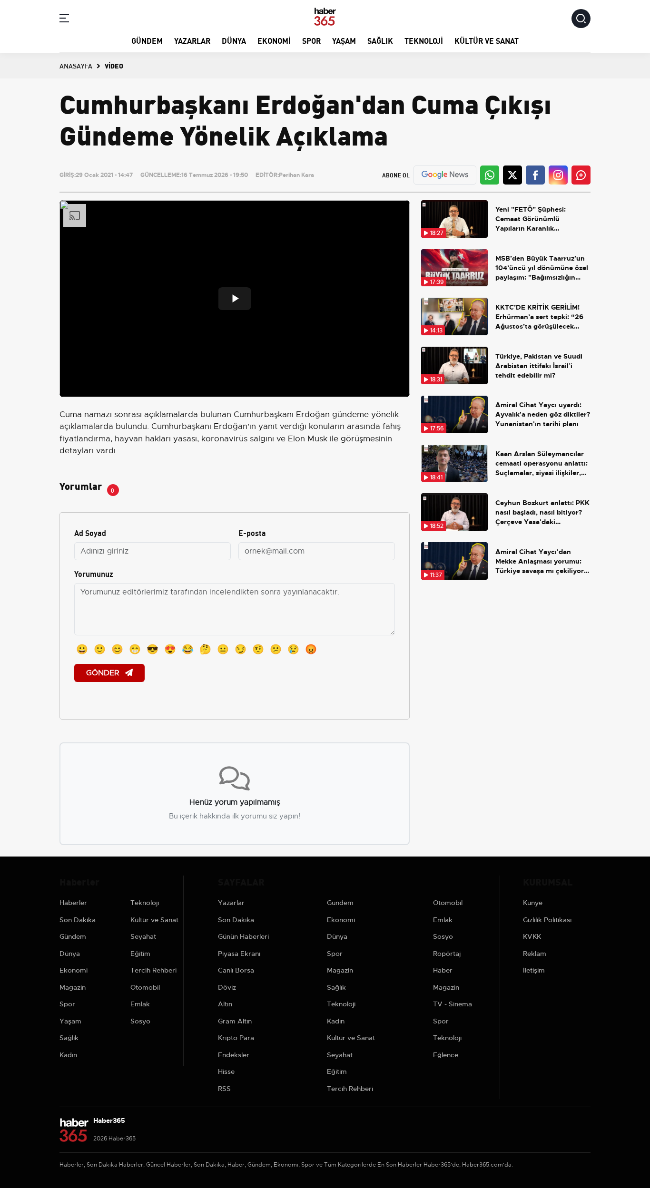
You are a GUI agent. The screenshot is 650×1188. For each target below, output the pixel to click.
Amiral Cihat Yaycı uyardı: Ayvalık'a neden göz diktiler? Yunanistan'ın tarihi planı (542, 414)
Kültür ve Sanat (486, 40)
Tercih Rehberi (153, 970)
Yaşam (344, 40)
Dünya (234, 40)
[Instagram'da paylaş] (558, 175)
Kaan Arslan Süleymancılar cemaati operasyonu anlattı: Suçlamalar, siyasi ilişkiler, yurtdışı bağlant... (541, 463)
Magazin (72, 987)
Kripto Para (236, 1037)
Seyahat (143, 936)
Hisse (226, 1071)
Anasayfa (75, 65)
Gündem (147, 40)
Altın (225, 1004)
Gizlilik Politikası (547, 919)
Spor (311, 40)
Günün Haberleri (243, 936)
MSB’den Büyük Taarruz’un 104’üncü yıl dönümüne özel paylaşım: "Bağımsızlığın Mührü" (541, 268)
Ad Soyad (90, 532)
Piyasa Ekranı (239, 953)
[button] (64, 20)
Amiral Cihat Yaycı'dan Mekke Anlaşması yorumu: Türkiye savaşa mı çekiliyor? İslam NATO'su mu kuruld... (541, 561)
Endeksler (233, 1055)
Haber (443, 970)
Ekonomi (274, 40)
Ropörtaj (447, 953)
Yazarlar (192, 40)
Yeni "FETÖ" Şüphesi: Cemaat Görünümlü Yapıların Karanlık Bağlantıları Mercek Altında (540, 219)
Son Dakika (77, 919)
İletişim (534, 970)
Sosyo (140, 1021)
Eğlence (445, 1055)
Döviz (227, 987)
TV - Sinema (452, 1004)
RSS (224, 1088)
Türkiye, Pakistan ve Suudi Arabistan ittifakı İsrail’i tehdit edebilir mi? (538, 366)
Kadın (68, 1055)
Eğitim (140, 953)
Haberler (73, 902)
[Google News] (445, 175)
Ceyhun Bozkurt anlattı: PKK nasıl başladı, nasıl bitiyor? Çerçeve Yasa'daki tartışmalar (542, 512)
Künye (532, 902)
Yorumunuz (93, 573)
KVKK (532, 936)
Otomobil (145, 987)
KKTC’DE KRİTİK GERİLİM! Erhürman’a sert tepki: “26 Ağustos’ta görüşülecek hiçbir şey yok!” (539, 317)
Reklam (534, 953)
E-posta (252, 532)
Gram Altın (235, 1021)
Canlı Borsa (236, 970)
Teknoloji (423, 40)
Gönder (103, 673)
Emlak (140, 1004)
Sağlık (380, 40)
